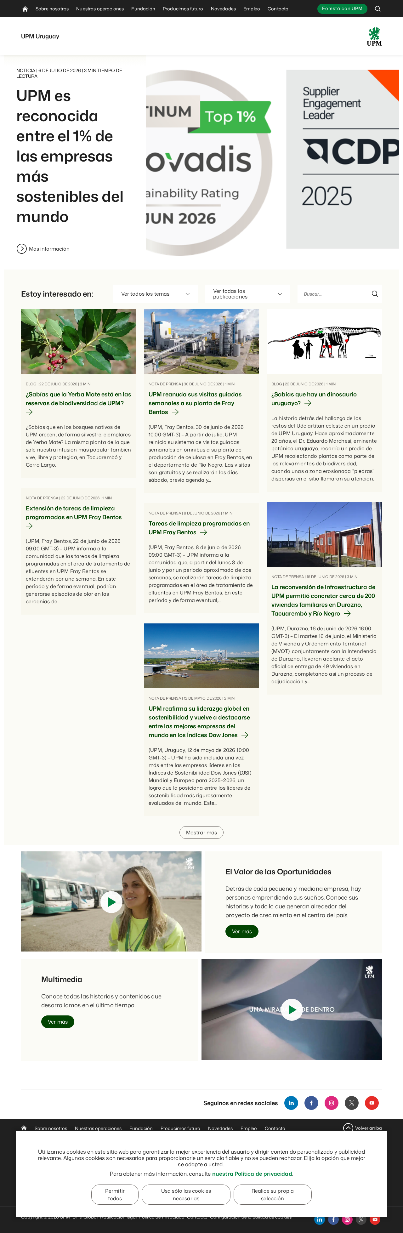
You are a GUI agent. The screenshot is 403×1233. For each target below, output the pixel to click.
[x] (361, 1219)
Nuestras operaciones (98, 1128)
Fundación (141, 1128)
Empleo (249, 1128)
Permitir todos (115, 1194)
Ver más (242, 931)
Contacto (275, 1128)
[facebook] (333, 1219)
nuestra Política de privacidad (252, 1173)
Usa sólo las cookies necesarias (186, 1194)
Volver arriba (368, 1128)
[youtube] (375, 1219)
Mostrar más (201, 832)
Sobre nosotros (51, 1128)
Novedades (220, 1128)
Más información (49, 248)
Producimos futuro (180, 1128)
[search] (377, 8)
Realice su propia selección (273, 1194)
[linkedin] (319, 1219)
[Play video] (111, 902)
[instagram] (347, 1219)
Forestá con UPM (342, 8)
